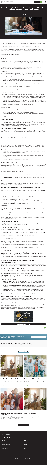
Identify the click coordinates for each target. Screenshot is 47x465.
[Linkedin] (7, 437)
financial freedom (17, 343)
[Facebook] (5, 437)
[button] (21, 15)
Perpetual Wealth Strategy (26, 343)
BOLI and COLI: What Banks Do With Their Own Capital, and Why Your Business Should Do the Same (11, 413)
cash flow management (7, 343)
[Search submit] (45, 328)
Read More (2, 385)
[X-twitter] (3, 437)
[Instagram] (9, 437)
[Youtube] (11, 437)
